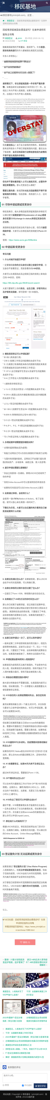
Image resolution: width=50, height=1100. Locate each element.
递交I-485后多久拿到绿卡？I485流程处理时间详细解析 (36, 962)
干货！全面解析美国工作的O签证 (19, 1032)
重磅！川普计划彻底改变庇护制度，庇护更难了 (14, 961)
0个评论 (24, 40)
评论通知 (28, 1085)
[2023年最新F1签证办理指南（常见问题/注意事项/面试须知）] (13, 1006)
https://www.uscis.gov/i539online (23, 239)
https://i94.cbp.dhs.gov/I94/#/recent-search (21, 282)
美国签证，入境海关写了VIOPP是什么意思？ (24, 1028)
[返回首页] (3, 20)
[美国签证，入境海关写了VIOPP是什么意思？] (13, 980)
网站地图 (7, 1094)
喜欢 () (26, 942)
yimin (20, 38)
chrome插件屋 (28, 1096)
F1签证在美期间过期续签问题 (17, 1053)
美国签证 (10, 20)
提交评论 (41, 1085)
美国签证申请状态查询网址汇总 (18, 1045)
